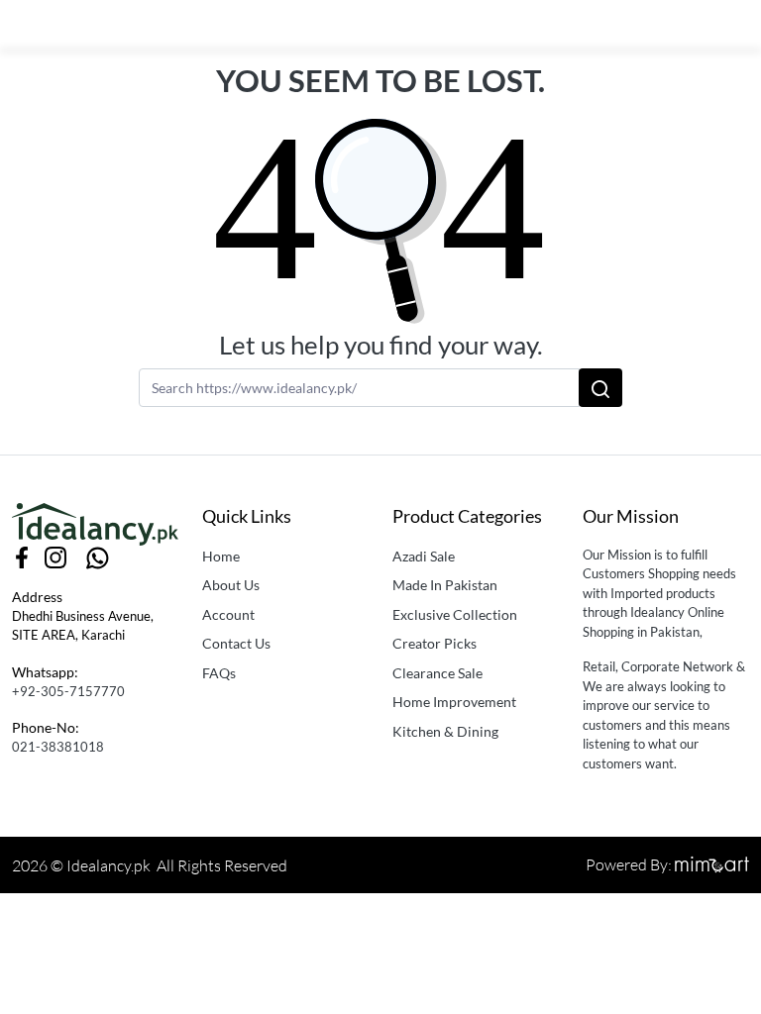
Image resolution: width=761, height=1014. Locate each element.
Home (221, 556)
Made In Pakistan (444, 584)
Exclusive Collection (454, 614)
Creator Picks (434, 643)
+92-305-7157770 (68, 691)
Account (228, 614)
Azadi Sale (423, 556)
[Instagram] (55, 555)
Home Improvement (454, 701)
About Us (231, 584)
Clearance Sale (437, 672)
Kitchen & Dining (445, 731)
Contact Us (236, 643)
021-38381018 (58, 747)
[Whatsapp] (97, 555)
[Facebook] (23, 555)
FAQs (219, 672)
